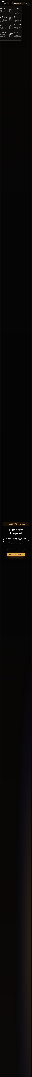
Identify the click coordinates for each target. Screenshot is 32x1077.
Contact (25, 3)
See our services (16, 549)
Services (7, 3)
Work (13, 3)
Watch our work (16, 554)
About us (18, 4)
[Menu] (28, 4)
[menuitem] (16, 11)
